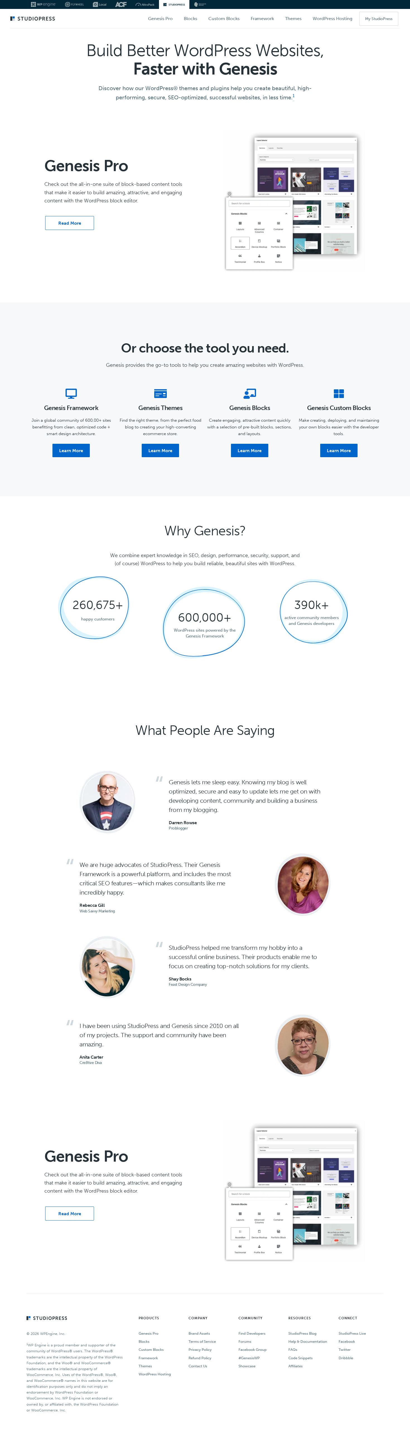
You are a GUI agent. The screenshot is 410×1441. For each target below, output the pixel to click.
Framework (148, 1358)
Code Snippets (300, 1358)
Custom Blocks (151, 1350)
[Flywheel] (74, 4)
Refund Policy (200, 1358)
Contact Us (198, 1366)
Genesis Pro (148, 1333)
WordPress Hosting (155, 1374)
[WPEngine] (43, 4)
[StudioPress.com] (33, 19)
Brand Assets (199, 1333)
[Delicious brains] (200, 4)
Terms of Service (202, 1341)
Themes (145, 1366)
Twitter (345, 1350)
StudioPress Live (352, 1333)
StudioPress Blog (302, 1333)
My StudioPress (378, 18)
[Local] (99, 4)
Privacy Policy (200, 1350)
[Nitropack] (145, 4)
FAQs (292, 1350)
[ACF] (121, 4)
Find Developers (252, 1333)
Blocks (144, 1341)
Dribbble (346, 1358)
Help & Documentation (307, 1341)
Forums (244, 1341)
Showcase (246, 1366)
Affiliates (295, 1366)
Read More (69, 223)
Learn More (71, 450)
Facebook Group (252, 1350)
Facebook (347, 1341)
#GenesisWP (249, 1358)
